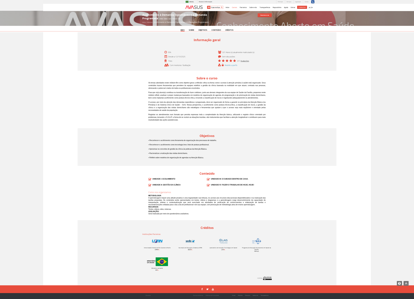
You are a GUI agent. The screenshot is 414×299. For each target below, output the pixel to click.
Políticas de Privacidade (212, 295)
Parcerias (148, 295)
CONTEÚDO (216, 30)
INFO (183, 30)
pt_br (311, 7)
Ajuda (286, 7)
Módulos (150, 22)
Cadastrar (302, 7)
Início (227, 7)
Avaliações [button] (245, 61)
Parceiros (243, 7)
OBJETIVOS (202, 30)
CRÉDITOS (229, 30)
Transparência (265, 7)
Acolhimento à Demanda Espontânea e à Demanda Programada (181, 22)
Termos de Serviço (198, 295)
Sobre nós (253, 7)
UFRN (156, 250)
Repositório (277, 7)
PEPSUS (256, 251)
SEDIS (189, 250)
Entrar (293, 7)
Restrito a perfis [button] (231, 65)
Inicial (233, 295)
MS (156, 270)
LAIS (222, 250)
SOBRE (191, 30)
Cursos (234, 7)
